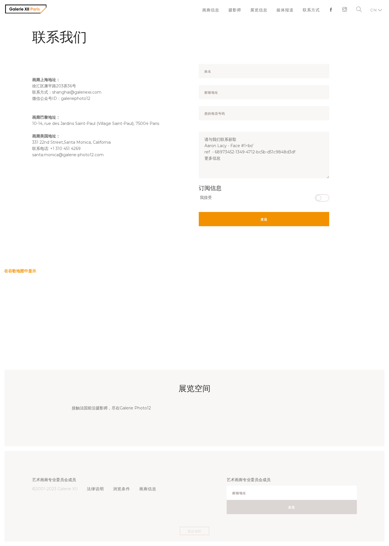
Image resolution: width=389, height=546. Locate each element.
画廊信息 (216, 10)
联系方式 (313, 10)
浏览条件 (120, 489)
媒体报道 (288, 10)
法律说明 (95, 489)
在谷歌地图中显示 (20, 270)
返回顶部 (194, 531)
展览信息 (263, 10)
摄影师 (239, 10)
